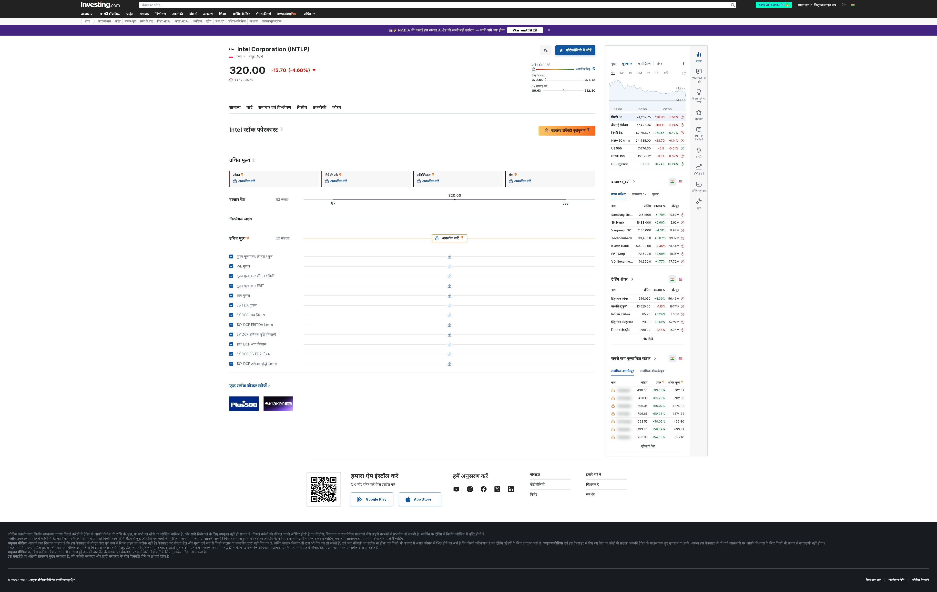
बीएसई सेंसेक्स (619, 125)
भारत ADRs (182, 21)
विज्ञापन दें (592, 484)
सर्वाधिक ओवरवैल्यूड (652, 371)
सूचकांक (627, 63)
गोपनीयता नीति (896, 580)
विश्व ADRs (164, 21)
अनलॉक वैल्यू (583, 69)
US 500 (616, 148)
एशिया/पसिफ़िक (236, 21)
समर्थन (590, 494)
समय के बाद (146, 21)
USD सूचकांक (619, 164)
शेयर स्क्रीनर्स (263, 14)
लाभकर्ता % (639, 194)
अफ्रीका (254, 21)
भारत (118, 21)
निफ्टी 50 (616, 117)
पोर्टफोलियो (537, 484)
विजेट (533, 494)
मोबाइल (535, 474)
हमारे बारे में (593, 474)
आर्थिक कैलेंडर (241, 14)
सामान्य (235, 107)
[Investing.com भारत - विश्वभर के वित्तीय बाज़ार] (100, 4)
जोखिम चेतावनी (920, 580)
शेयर (87, 21)
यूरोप (208, 21)
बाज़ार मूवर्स (620, 181)
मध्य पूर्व (219, 21)
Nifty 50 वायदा (620, 140)
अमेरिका (197, 21)
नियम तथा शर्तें (873, 580)
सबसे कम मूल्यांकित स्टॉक (631, 358)
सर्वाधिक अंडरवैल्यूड (622, 371)
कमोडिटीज (644, 63)
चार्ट (249, 107)
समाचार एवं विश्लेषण (274, 107)
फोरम (336, 107)
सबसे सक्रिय (618, 194)
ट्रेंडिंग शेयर (619, 279)
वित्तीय (302, 107)
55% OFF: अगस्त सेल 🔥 (774, 5)
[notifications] (844, 4)
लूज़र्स (655, 194)
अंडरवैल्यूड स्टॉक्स (271, 21)
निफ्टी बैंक (617, 133)
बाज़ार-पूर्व (130, 21)
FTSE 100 (618, 156)
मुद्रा (613, 63)
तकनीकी (319, 107)
